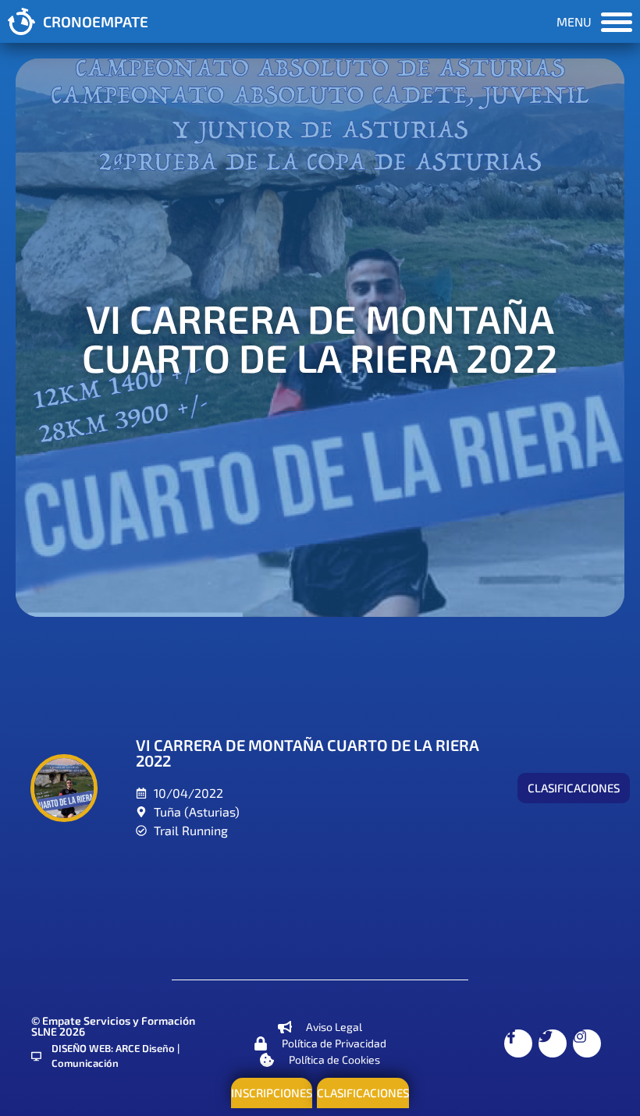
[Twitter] (553, 1043)
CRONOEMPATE (95, 21)
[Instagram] (587, 1043)
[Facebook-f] (518, 1043)
